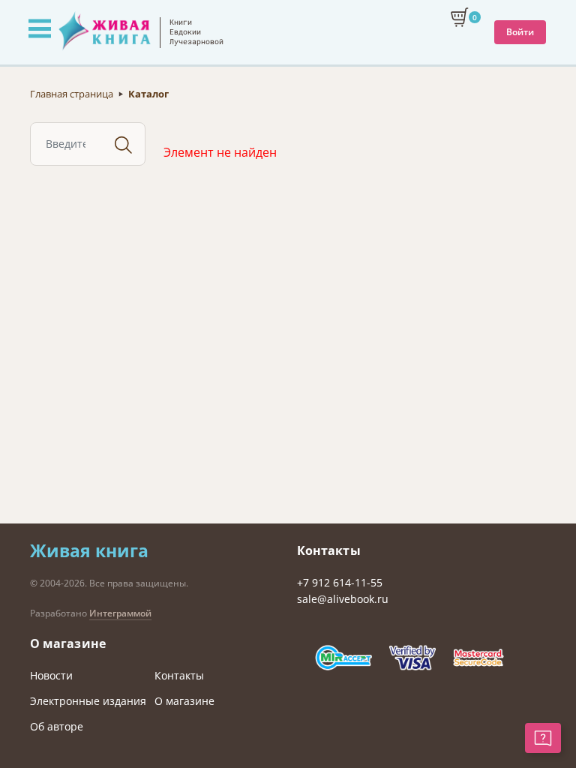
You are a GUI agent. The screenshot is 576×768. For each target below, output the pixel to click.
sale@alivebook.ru (342, 599)
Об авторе (56, 726)
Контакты (179, 675)
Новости (51, 675)
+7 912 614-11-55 (339, 582)
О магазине (184, 701)
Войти (520, 32)
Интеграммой (120, 613)
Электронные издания (88, 701)
